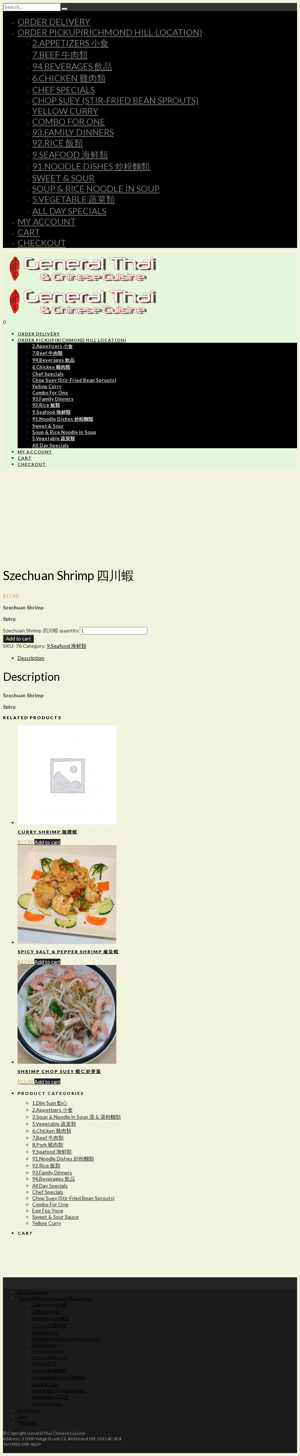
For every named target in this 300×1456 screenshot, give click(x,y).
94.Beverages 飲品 (72, 66)
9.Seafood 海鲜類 (70, 154)
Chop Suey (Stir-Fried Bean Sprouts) (115, 100)
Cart (29, 232)
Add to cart (18, 639)
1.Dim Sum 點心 (49, 1103)
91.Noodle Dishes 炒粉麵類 (91, 166)
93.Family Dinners (73, 132)
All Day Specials (69, 210)
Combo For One (68, 121)
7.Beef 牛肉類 (60, 54)
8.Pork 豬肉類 (47, 1144)
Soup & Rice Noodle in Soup (96, 188)
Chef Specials (63, 89)
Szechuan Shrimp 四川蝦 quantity (41, 630)
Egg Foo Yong (47, 1210)
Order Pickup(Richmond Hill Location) (110, 32)
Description (31, 658)
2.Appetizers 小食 (70, 42)
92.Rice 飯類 (57, 142)
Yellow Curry (65, 110)
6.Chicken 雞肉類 (69, 78)
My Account (47, 221)
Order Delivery (54, 21)
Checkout (42, 242)
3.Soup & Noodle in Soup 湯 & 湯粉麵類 (76, 1117)
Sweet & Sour (63, 177)
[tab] (157, 658)
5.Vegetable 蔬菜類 (73, 199)
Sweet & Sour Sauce (55, 1217)
